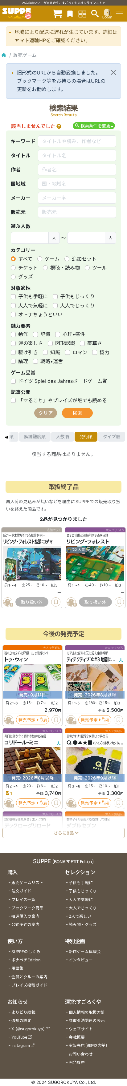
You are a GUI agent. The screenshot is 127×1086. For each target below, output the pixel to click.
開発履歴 (77, 1062)
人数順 (62, 436)
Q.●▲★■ (79, 742)
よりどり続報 (23, 1012)
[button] (58, 126)
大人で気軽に (33, 306)
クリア (45, 413)
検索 (77, 413)
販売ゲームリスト (27, 882)
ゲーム (52, 259)
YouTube (19, 1037)
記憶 (45, 334)
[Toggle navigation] (119, 13)
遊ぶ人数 (21, 226)
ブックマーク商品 (27, 908)
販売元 (18, 212)
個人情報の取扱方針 (87, 1012)
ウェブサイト (81, 1029)
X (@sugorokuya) (28, 1029)
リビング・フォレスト (88, 541)
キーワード (23, 141)
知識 (55, 352)
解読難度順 (35, 436)
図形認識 (65, 343)
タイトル (21, 155)
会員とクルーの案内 (29, 977)
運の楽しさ (30, 343)
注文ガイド (21, 891)
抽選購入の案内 (25, 916)
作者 (16, 169)
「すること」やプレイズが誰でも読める (62, 400)
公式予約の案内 (25, 924)
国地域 (18, 184)
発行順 (86, 436)
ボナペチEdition (25, 960)
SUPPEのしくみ (25, 951)
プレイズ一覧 (23, 899)
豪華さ (94, 343)
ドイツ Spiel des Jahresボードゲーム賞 (62, 381)
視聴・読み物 (65, 268)
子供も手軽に (33, 296)
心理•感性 (74, 334)
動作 (23, 334)
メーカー (21, 198)
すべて (25, 259)
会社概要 (77, 1037)
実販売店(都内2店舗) (88, 1045)
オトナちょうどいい (40, 314)
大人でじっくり (77, 306)
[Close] (113, 72)
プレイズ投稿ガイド (29, 985)
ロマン (79, 352)
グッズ (25, 277)
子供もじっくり (77, 296)
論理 (23, 361)
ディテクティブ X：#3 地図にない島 (94, 659)
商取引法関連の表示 (87, 1020)
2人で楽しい (80, 916)
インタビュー (81, 960)
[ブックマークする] (55, 602)
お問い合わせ (81, 1054)
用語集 (17, 968)
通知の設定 (21, 1020)
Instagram (20, 1045)
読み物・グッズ (83, 924)
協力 (104, 352)
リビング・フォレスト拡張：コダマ (28, 541)
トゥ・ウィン (16, 659)
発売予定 (26, 719)
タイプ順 (111, 436)
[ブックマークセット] (70, 13)
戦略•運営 (51, 361)
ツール (99, 268)
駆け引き (28, 352)
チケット (28, 268)
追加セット (84, 259)
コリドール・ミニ (21, 742)
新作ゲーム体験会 (85, 951)
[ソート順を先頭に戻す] (6, 437)
